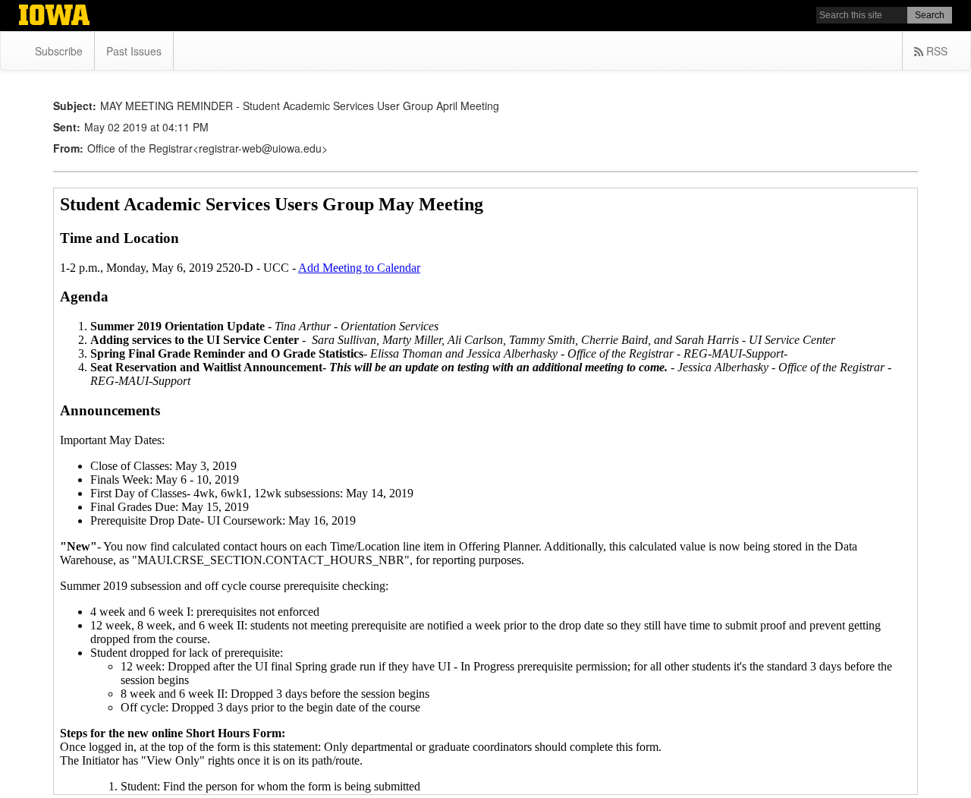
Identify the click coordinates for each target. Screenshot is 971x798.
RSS (935, 50)
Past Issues (134, 50)
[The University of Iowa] (54, 17)
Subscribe (59, 50)
